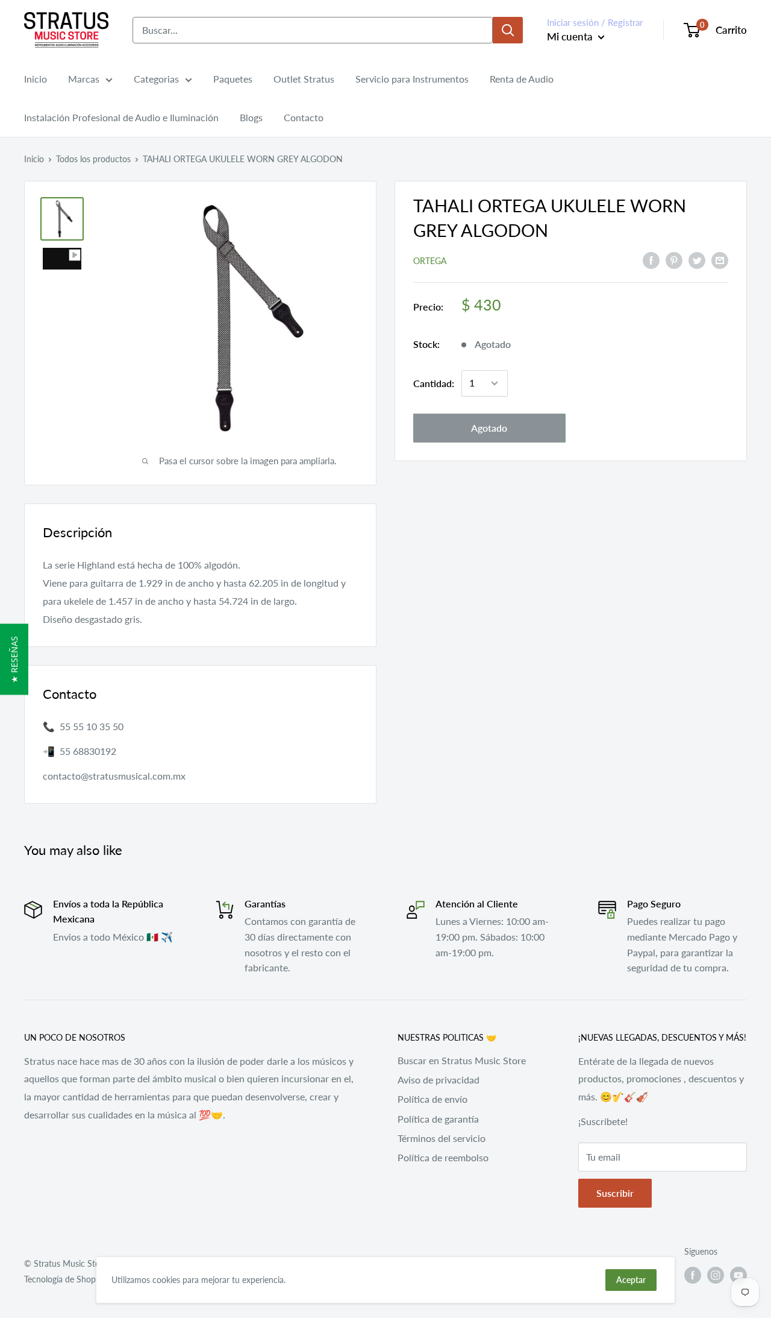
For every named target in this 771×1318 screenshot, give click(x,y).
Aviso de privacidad (438, 1079)
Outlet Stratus (303, 78)
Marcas (83, 78)
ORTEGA (429, 261)
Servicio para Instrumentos (412, 78)
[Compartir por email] (719, 259)
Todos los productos (93, 159)
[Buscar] (508, 30)
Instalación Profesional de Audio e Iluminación (121, 117)
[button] (14, 659)
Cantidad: (433, 383)
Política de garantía (438, 1118)
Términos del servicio (441, 1138)
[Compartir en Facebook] (651, 259)
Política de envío (432, 1099)
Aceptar (631, 1280)
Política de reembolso (443, 1157)
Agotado (489, 428)
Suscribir (615, 1193)
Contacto (303, 117)
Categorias (156, 78)
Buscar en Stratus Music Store (462, 1060)
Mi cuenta (571, 36)
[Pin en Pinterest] (674, 259)
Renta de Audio (522, 78)
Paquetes (232, 78)
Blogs (251, 117)
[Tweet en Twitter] (696, 259)
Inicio (35, 78)
